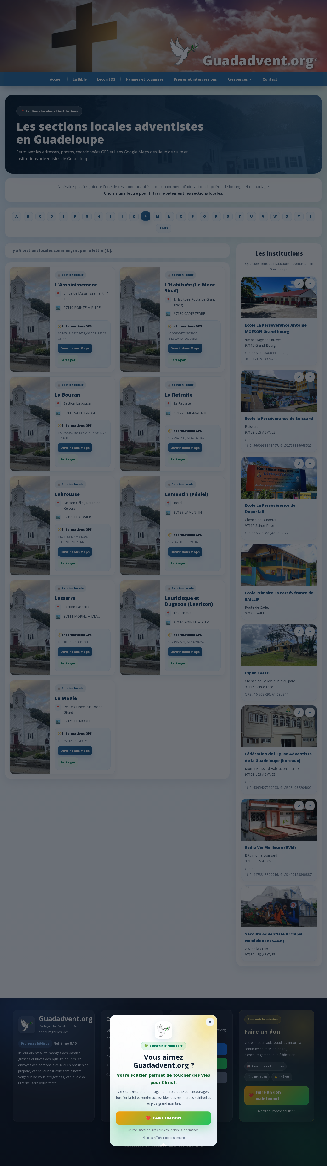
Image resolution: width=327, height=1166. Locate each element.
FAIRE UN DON (167, 1118)
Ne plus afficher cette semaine (163, 1137)
